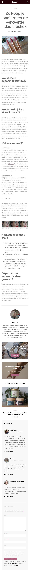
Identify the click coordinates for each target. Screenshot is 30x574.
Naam (6, 533)
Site (5, 545)
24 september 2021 (12, 371)
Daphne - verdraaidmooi (17, 481)
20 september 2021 (12, 351)
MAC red (11, 164)
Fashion (15, 365)
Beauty (15, 8)
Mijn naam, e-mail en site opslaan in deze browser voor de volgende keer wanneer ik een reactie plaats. (14, 553)
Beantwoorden (8, 451)
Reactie (6, 515)
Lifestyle (15, 345)
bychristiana (13, 430)
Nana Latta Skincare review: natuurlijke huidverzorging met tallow (15, 413)
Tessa (12, 459)
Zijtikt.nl (15, 2)
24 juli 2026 (15, 417)
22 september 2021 (12, 31)
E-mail (6, 539)
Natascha (20, 31)
